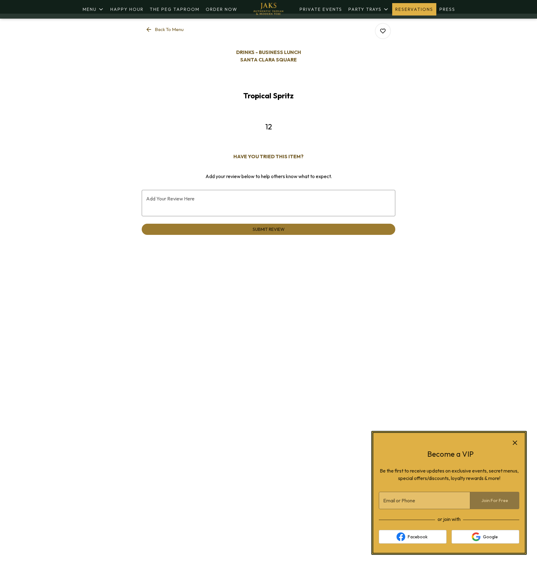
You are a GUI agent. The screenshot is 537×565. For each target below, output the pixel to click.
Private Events (321, 9)
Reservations (414, 9)
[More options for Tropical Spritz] (382, 31)
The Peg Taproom (175, 9)
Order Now (221, 9)
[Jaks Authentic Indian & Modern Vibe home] (268, 9)
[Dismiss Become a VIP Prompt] (514, 442)
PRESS (447, 9)
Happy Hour (127, 9)
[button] (93, 9)
